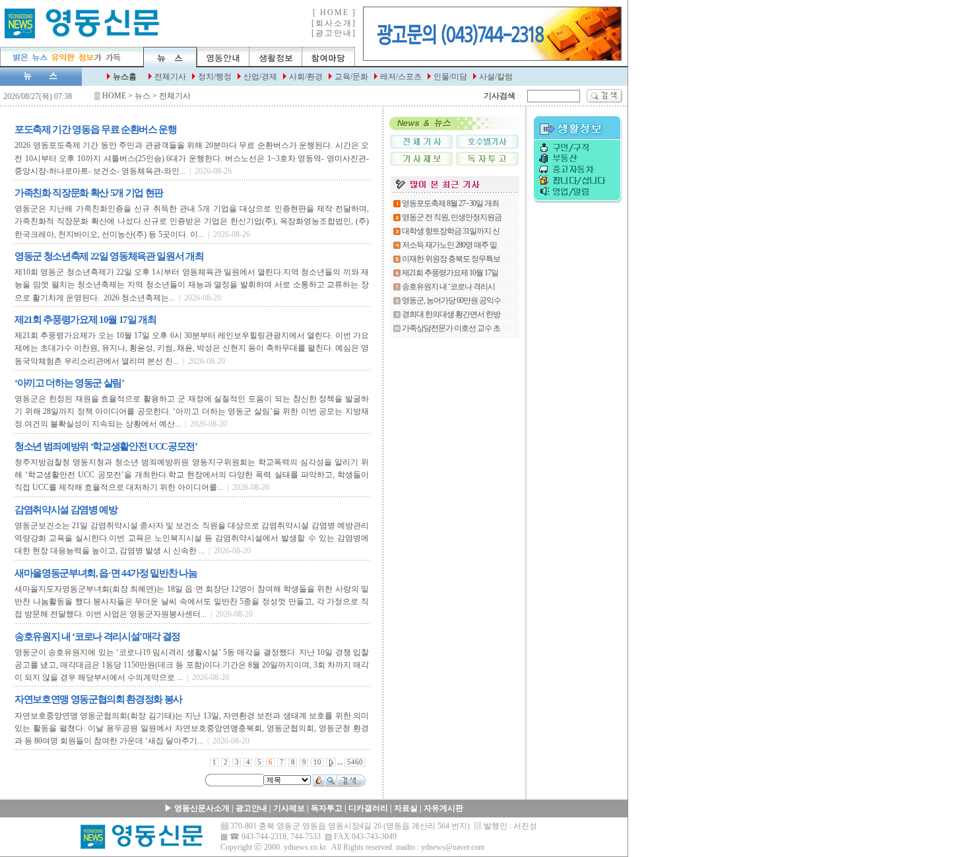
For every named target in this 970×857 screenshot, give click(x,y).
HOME (114, 95)
